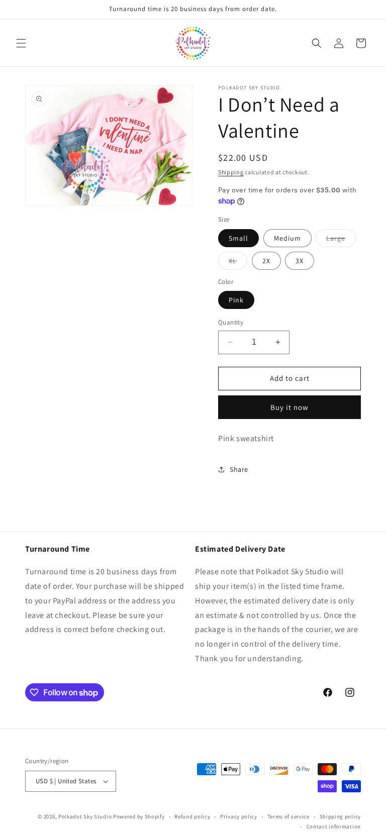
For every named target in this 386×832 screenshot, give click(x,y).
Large (341, 240)
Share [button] (239, 469)
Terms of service (288, 816)
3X (300, 260)
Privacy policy (238, 816)
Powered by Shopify (139, 816)
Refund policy (192, 816)
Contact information (334, 826)
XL (238, 263)
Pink (236, 299)
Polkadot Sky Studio (85, 816)
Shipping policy (340, 816)
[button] (21, 43)
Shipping (231, 172)
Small (238, 238)
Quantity (230, 322)
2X (266, 260)
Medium (287, 238)
